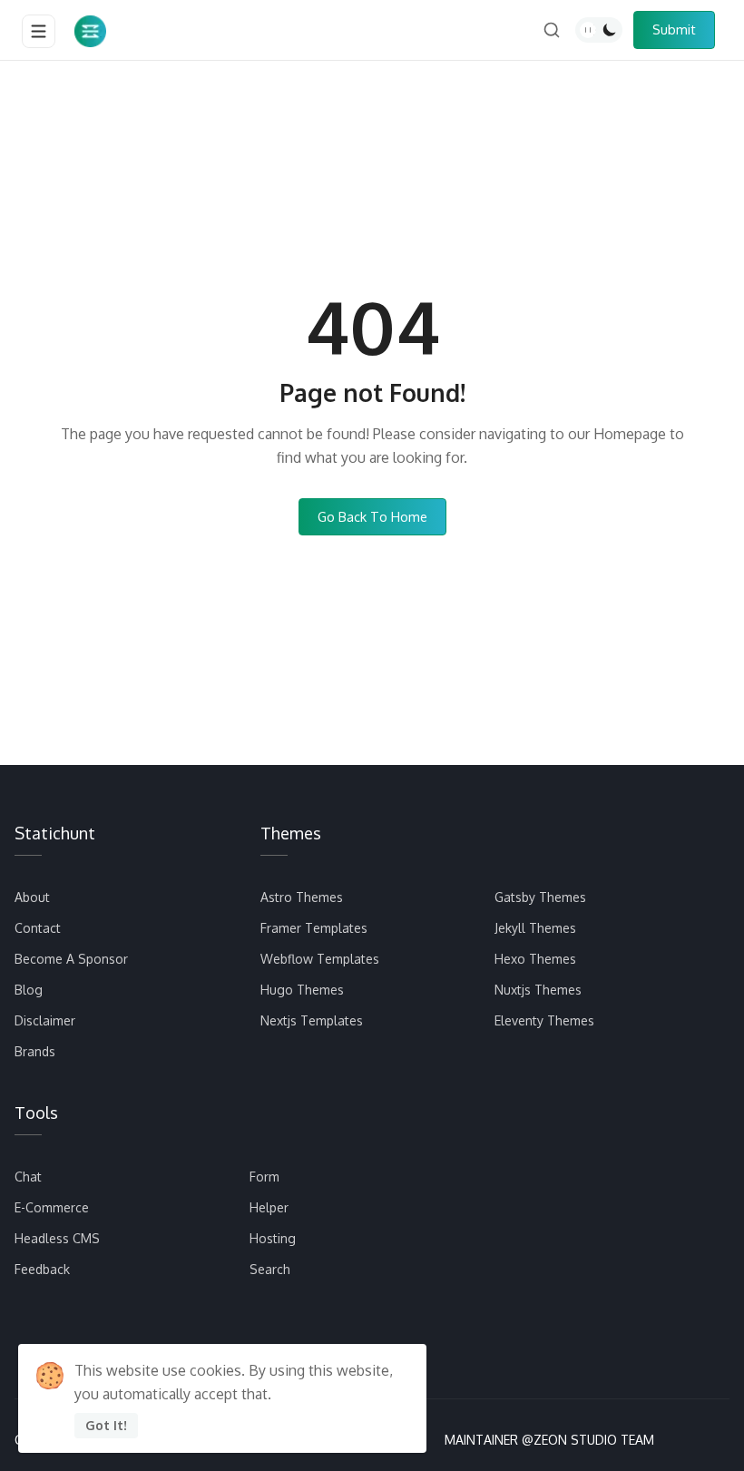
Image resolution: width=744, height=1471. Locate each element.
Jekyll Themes (535, 928)
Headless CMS (57, 1238)
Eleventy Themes (544, 1020)
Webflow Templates (319, 958)
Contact (38, 928)
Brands (35, 1051)
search (270, 1269)
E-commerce (52, 1207)
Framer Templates (313, 928)
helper (269, 1207)
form (264, 1176)
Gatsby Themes (540, 897)
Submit (674, 29)
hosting (273, 1238)
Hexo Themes (535, 958)
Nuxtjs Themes (538, 989)
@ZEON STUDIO (569, 1439)
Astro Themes (301, 897)
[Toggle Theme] (598, 30)
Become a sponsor (71, 958)
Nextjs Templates (311, 1020)
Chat (28, 1176)
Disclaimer (45, 1020)
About (32, 897)
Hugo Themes (302, 989)
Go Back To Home (372, 516)
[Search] (552, 30)
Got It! (106, 1425)
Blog (29, 989)
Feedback (42, 1269)
